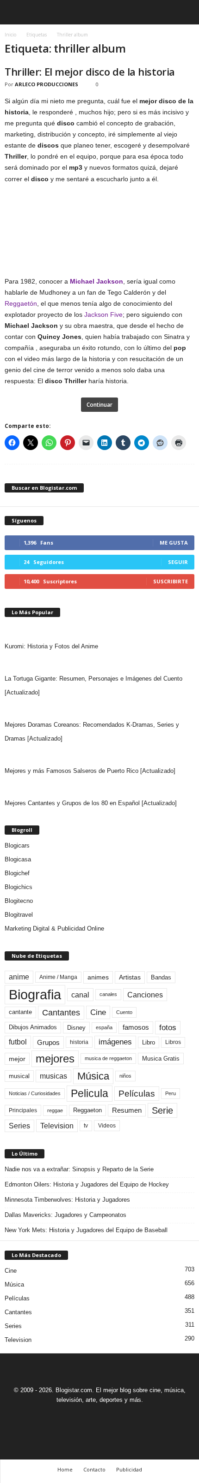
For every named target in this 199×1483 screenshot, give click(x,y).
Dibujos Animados (33, 1027)
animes (98, 977)
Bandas (161, 977)
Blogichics (18, 887)
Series (19, 1126)
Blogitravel (19, 914)
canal (80, 995)
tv (86, 1125)
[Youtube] (131, 1416)
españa (104, 1027)
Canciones (145, 995)
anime (19, 977)
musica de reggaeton (108, 1058)
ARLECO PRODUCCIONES (46, 84)
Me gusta (174, 542)
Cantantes (61, 1012)
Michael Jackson (96, 281)
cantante (20, 1012)
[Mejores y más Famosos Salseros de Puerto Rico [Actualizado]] (99, 755)
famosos (136, 1027)
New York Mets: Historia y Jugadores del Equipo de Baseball (86, 1230)
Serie (162, 1110)
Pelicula (89, 1093)
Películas (136, 1093)
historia (79, 1042)
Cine (98, 1012)
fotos (167, 1027)
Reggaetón (21, 303)
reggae (55, 1110)
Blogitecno (19, 900)
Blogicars (17, 845)
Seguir (178, 561)
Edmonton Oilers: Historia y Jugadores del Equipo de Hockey (87, 1184)
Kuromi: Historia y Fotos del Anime (51, 646)
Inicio (10, 34)
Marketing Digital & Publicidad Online (54, 928)
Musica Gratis (161, 1058)
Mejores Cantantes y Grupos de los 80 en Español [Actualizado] (91, 803)
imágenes (115, 1042)
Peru (170, 1093)
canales (108, 994)
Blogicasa (18, 859)
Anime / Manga (58, 977)
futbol (18, 1042)
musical (19, 1076)
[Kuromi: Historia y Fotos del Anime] (99, 630)
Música (93, 1076)
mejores (55, 1058)
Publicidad (129, 1469)
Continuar (99, 405)
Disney (76, 1027)
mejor (17, 1058)
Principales (23, 1110)
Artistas (130, 977)
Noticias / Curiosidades (35, 1093)
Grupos (48, 1042)
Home (65, 1469)
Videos (107, 1125)
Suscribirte (170, 581)
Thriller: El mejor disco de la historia (90, 71)
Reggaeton (87, 1110)
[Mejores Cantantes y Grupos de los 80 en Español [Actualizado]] (99, 787)
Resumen (127, 1110)
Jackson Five (103, 314)
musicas (53, 1076)
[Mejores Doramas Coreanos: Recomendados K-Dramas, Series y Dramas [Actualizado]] (99, 709)
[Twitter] (111, 1416)
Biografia (35, 994)
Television (57, 1125)
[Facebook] (68, 1416)
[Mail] (89, 1416)
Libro (148, 1042)
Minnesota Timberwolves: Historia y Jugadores (67, 1199)
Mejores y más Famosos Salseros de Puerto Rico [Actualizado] (90, 770)
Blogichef (17, 873)
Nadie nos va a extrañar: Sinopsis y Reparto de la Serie (79, 1169)
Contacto (94, 1469)
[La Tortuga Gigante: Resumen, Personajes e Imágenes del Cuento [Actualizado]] (99, 662)
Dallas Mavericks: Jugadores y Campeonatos (65, 1214)
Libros (173, 1042)
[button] (184, 12)
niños (125, 1076)
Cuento (124, 1012)
